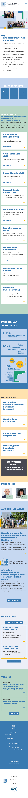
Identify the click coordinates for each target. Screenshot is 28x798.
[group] (12, 494)
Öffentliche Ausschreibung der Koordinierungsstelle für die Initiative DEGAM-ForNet (13, 574)
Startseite (14, 757)
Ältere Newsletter (14, 661)
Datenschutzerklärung (14, 763)
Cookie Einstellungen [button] (14, 761)
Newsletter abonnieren (14, 622)
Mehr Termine (14, 713)
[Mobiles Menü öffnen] (26, 3)
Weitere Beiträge (14, 600)
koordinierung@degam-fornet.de (15, 749)
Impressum (14, 759)
